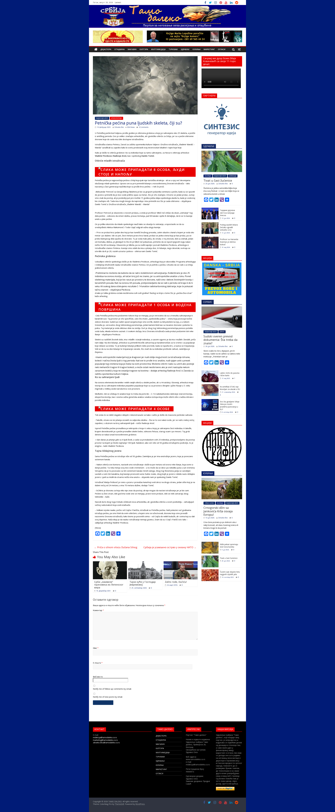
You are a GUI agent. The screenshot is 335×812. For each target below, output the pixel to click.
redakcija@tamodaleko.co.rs (105, 737)
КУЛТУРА (144, 49)
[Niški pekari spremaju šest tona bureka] (210, 543)
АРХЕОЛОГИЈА (116, 118)
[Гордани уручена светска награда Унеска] (210, 209)
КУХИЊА (196, 49)
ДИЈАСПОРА (105, 49)
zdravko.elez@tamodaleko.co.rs (106, 742)
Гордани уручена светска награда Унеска (227, 213)
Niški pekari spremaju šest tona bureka (229, 545)
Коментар (98, 610)
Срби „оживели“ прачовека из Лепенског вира (108, 584)
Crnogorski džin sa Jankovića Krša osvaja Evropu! (218, 511)
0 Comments (143, 127)
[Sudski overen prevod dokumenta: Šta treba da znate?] (222, 308)
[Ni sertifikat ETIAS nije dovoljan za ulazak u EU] (210, 385)
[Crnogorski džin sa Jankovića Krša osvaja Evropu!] (222, 479)
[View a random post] (239, 49)
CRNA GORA (209, 503)
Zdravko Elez (119, 127)
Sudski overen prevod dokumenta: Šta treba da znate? (220, 339)
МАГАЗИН (132, 49)
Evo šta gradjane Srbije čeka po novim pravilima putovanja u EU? (229, 405)
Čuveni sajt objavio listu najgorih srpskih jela (230, 573)
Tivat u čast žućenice (217, 180)
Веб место (98, 676)
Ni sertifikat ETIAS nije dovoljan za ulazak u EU (230, 388)
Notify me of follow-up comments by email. (112, 688)
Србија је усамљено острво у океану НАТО (169, 547)
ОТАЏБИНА (119, 49)
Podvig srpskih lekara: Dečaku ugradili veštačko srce (229, 227)
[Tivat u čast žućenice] (222, 152)
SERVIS (222, 332)
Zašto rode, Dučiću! (176, 581)
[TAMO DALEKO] (96, 49)
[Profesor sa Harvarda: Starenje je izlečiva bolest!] (210, 238)
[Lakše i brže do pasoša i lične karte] (210, 372)
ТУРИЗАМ (173, 49)
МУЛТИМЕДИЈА (158, 49)
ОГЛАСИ (221, 49)
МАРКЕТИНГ (209, 49)
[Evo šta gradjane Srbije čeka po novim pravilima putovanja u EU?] (210, 400)
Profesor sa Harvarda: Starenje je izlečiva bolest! (229, 242)
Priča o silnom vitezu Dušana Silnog (115, 547)
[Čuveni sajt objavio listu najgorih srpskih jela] (210, 570)
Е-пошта (97, 662)
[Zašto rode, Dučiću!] (181, 562)
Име (95, 648)
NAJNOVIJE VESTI (102, 118)
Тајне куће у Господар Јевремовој (143, 583)
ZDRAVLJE (232, 176)
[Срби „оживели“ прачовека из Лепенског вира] (110, 562)
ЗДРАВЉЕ (185, 49)
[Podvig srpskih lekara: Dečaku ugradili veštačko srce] (210, 223)
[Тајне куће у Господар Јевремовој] (145, 562)
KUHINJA (208, 176)
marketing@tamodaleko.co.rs (105, 740)
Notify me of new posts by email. (108, 696)
